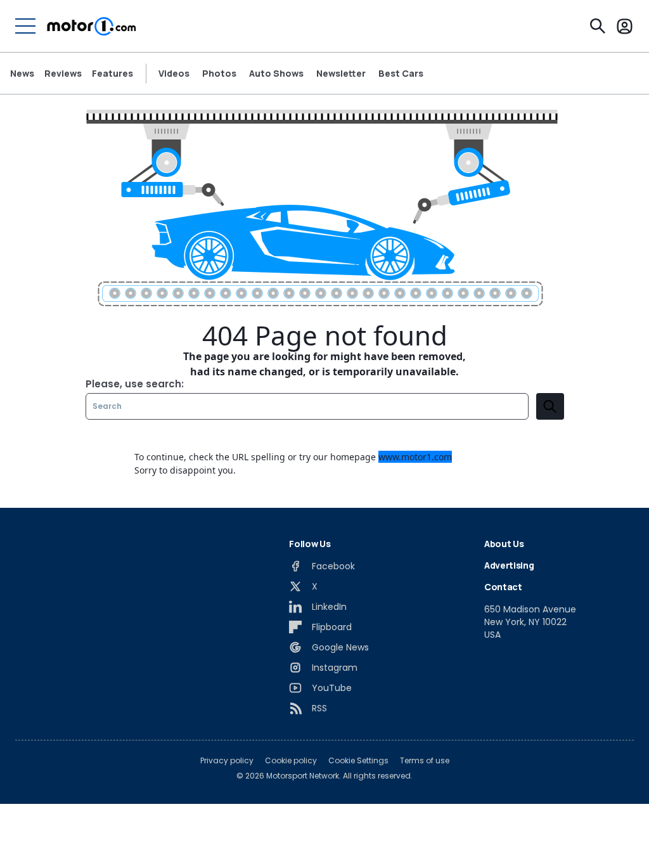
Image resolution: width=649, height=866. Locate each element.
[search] (550, 406)
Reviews (63, 73)
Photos (219, 73)
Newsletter (341, 73)
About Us (504, 544)
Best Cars (400, 73)
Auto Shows (276, 73)
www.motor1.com (415, 457)
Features (112, 73)
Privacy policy (227, 761)
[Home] (91, 26)
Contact (503, 587)
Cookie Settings (358, 761)
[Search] (597, 26)
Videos (174, 73)
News (22, 73)
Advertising (509, 565)
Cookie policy (291, 761)
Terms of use (424, 761)
